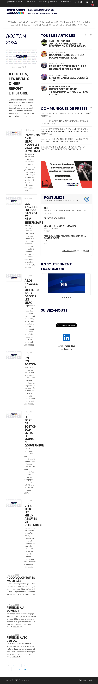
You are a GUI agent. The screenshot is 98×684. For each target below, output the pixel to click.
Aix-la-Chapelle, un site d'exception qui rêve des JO (67, 45)
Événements (52, 22)
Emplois (53, 2)
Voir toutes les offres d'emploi (75, 251)
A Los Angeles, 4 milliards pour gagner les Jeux (31, 291)
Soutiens (43, 2)
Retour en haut (85, 680)
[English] (92, 5)
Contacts (31, 2)
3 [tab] (66, 297)
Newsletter (65, 2)
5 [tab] (70, 297)
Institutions (83, 22)
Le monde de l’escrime (64, 25)
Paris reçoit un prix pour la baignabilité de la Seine (67, 68)
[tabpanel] (66, 283)
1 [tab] (62, 297)
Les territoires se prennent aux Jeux (31, 25)
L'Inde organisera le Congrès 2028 (68, 79)
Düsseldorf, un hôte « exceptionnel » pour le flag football (68, 92)
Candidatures (67, 22)
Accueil (12, 22)
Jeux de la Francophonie (31, 22)
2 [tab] (64, 297)
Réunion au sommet (15, 609)
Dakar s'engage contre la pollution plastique (66, 56)
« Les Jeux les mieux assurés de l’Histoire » (33, 515)
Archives (82, 25)
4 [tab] (68, 297)
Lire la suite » (26, 116)
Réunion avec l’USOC (17, 639)
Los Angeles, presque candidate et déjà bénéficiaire (33, 213)
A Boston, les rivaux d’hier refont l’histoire (19, 84)
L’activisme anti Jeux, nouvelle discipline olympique (33, 143)
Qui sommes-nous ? (15, 2)
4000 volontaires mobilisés (21, 579)
